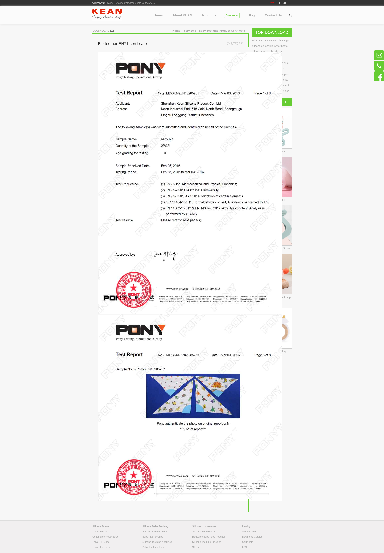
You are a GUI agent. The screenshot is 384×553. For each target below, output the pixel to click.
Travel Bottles (99, 531)
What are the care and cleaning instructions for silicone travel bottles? (272, 40)
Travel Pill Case (101, 542)
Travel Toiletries (101, 547)
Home (176, 30)
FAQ (244, 547)
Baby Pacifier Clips (152, 536)
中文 (272, 3)
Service (189, 30)
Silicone (196, 547)
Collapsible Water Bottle (105, 536)
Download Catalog (252, 536)
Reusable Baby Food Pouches (208, 536)
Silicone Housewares (203, 531)
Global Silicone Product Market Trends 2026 (131, 3)
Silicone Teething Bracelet (206, 542)
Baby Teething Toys (153, 547)
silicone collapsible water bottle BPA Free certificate (272, 45)
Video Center (249, 531)
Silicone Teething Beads (155, 531)
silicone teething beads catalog (269, 51)
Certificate (247, 542)
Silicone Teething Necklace (157, 542)
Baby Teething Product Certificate (222, 30)
